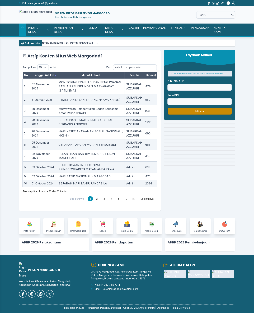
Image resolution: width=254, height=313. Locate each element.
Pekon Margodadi (110, 307)
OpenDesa (163, 307)
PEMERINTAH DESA (63, 30)
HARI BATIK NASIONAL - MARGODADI (85, 176)
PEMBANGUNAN (154, 27)
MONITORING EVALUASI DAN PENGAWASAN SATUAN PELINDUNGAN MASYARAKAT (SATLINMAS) (90, 86)
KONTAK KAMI (219, 30)
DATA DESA (109, 30)
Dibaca (151, 75)
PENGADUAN (200, 27)
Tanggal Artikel (43, 75)
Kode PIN (173, 95)
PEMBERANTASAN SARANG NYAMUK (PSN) (89, 99)
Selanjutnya (147, 198)
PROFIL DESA (33, 30)
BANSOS (177, 27)
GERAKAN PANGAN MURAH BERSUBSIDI (87, 144)
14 (133, 198)
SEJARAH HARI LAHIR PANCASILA (83, 183)
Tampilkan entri (39, 67)
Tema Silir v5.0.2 (180, 307)
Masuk (199, 111)
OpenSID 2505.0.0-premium (139, 307)
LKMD (93, 27)
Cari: (109, 67)
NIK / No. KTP (176, 80)
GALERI (134, 27)
